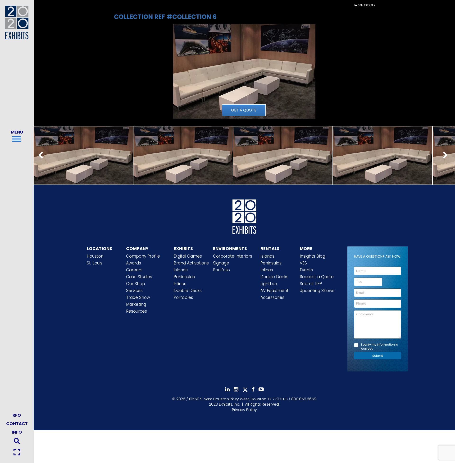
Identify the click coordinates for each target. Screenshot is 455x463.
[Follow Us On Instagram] (236, 389)
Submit (377, 355)
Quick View (83, 149)
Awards (133, 263)
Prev (42, 155)
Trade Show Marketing (138, 301)
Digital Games (188, 256)
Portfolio (221, 270)
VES (303, 263)
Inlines (180, 284)
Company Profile (143, 256)
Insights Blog (312, 256)
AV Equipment (274, 290)
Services (134, 290)
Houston (95, 256)
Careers (134, 270)
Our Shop (135, 284)
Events (306, 270)
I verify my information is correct (379, 347)
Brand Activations (191, 263)
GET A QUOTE (243, 110)
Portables (183, 297)
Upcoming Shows (317, 290)
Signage (221, 263)
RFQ (17, 415)
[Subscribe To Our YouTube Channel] (261, 389)
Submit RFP (311, 284)
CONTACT (17, 423)
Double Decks (188, 290)
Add (83, 161)
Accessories (272, 297)
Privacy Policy (244, 409)
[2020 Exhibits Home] (244, 215)
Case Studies (139, 277)
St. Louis (94, 263)
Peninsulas (184, 277)
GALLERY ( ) (366, 5)
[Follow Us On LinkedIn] (227, 389)
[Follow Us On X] (245, 389)
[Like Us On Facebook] (253, 389)
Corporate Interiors (232, 256)
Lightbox (268, 284)
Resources (136, 311)
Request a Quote (317, 277)
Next (446, 155)
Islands (181, 270)
